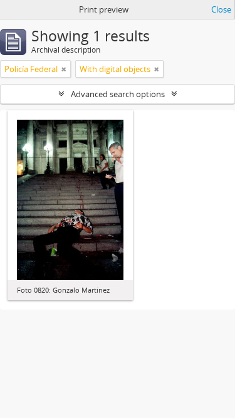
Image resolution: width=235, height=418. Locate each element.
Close (221, 9)
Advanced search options (118, 94)
